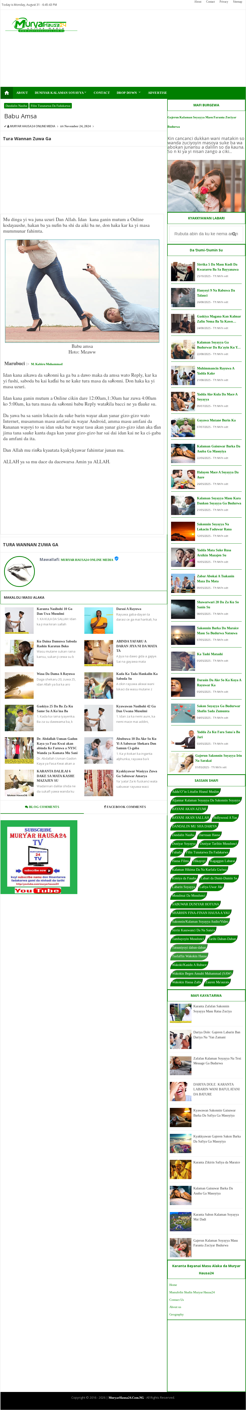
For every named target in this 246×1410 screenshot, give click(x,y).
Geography (176, 1314)
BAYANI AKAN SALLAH (190, 817)
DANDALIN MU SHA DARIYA (194, 826)
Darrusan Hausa (209, 835)
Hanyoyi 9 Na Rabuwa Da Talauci (216, 293)
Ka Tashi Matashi (210, 654)
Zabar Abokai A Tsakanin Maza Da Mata (215, 578)
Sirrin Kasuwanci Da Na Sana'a (193, 930)
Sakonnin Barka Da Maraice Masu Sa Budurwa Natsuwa (218, 630)
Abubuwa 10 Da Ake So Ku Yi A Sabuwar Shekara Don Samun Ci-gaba (136, 743)
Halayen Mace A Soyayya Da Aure (218, 474)
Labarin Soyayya (183, 887)
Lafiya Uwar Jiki (210, 887)
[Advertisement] (164, 48)
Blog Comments (43, 807)
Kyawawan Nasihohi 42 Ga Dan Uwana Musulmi (136, 709)
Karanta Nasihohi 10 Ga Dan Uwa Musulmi (54, 611)
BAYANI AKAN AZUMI (189, 809)
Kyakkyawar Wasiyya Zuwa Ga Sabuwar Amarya (136, 773)
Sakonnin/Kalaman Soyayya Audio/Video (200, 921)
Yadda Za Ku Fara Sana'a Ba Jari (218, 734)
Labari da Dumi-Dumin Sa (219, 878)
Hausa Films (180, 861)
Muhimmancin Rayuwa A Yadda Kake (215, 371)
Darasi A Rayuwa (128, 609)
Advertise (157, 93)
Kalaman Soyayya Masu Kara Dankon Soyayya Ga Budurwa (219, 500)
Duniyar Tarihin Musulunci (218, 843)
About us (175, 1307)
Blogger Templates (119, 1405)
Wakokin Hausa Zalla (186, 982)
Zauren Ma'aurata (217, 982)
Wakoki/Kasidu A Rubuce (189, 965)
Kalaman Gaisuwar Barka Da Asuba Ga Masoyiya (218, 449)
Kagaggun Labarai (222, 861)
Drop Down (129, 92)
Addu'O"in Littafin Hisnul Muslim (195, 792)
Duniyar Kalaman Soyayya (61, 92)
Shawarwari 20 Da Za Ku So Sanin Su (218, 604)
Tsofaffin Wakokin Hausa (189, 956)
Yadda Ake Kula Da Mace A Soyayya (217, 397)
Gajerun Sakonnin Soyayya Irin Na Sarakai (218, 758)
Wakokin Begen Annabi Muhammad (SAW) (202, 973)
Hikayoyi (199, 861)
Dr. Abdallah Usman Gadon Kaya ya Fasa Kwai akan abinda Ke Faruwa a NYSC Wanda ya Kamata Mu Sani (57, 746)
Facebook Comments (126, 807)
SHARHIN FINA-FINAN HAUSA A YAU (201, 913)
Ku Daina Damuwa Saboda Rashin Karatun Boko (57, 644)
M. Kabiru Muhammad (46, 364)
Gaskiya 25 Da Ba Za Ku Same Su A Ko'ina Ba (55, 709)
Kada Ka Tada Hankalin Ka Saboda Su (137, 676)
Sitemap (237, 1)
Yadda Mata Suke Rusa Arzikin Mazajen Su (214, 552)
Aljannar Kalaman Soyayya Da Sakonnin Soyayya (206, 800)
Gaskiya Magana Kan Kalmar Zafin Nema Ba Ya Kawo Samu (219, 319)
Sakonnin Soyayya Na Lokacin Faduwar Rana (214, 526)
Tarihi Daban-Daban (222, 939)
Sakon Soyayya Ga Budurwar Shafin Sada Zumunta (218, 708)
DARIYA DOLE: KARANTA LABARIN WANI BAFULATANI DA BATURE (216, 1089)
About (197, 1)
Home (173, 1285)
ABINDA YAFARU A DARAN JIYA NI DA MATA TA (136, 646)
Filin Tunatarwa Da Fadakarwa (50, 106)
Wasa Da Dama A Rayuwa (56, 674)
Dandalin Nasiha (16, 106)
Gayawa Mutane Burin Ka (216, 420)
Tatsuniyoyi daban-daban (189, 947)
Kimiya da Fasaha (184, 878)
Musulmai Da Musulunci (188, 895)
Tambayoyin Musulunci (188, 939)
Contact (210, 1)
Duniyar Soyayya (184, 843)
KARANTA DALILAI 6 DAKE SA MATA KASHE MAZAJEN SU (55, 775)
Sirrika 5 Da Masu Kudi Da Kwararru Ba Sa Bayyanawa (218, 267)
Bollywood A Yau (225, 817)
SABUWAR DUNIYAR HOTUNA (195, 904)
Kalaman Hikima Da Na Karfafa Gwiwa (199, 869)
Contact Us (176, 1300)
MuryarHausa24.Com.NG (126, 1397)
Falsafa (177, 852)
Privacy (224, 1)
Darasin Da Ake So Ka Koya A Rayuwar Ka (219, 682)
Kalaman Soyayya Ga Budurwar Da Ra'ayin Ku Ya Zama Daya (218, 345)
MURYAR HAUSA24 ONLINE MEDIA (87, 560)
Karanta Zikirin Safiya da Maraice (216, 1162)
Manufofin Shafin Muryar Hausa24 (192, 1292)
